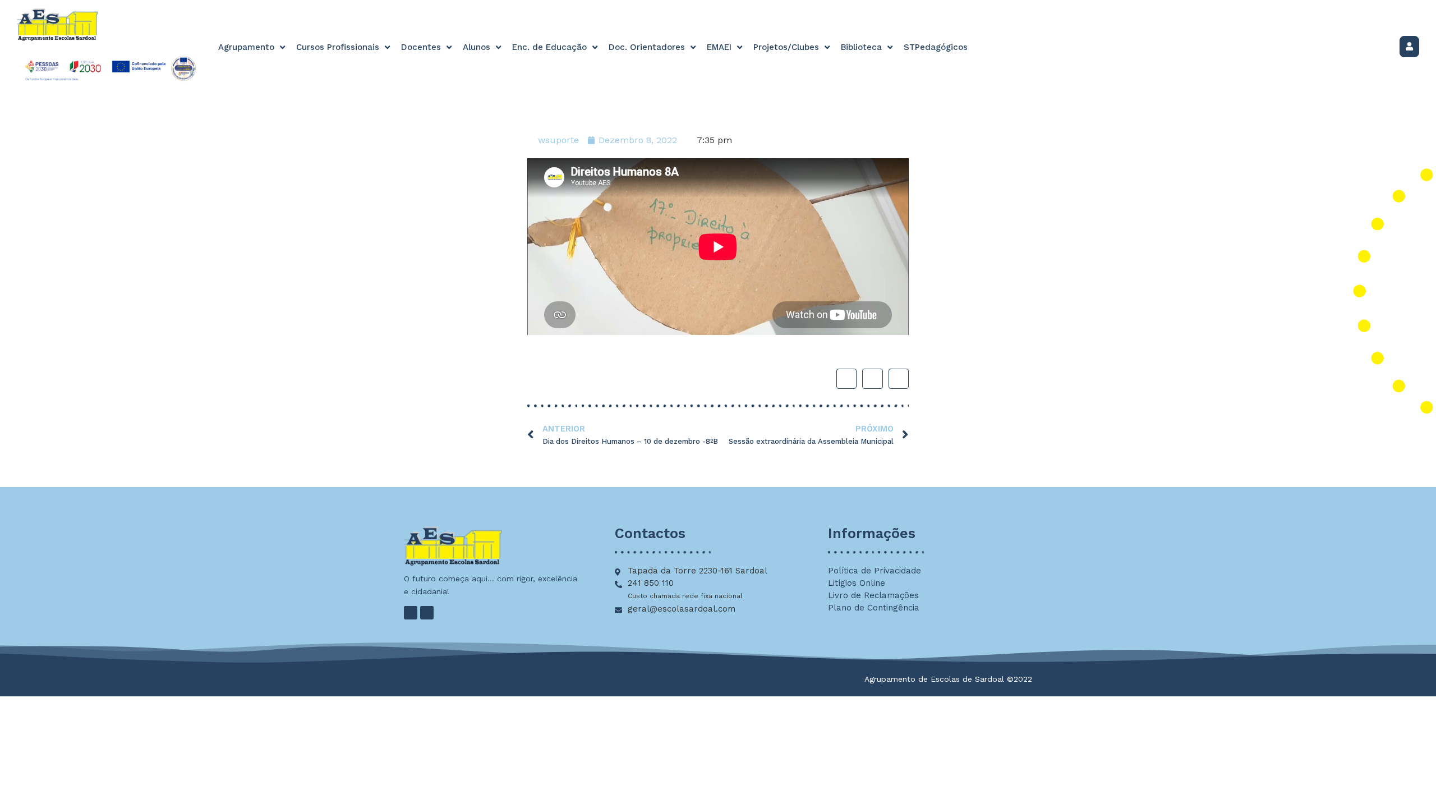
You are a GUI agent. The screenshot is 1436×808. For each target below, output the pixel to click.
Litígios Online (856, 583)
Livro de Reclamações (873, 595)
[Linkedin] (427, 612)
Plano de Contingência (873, 608)
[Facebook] (410, 612)
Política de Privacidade (874, 571)
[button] (846, 379)
